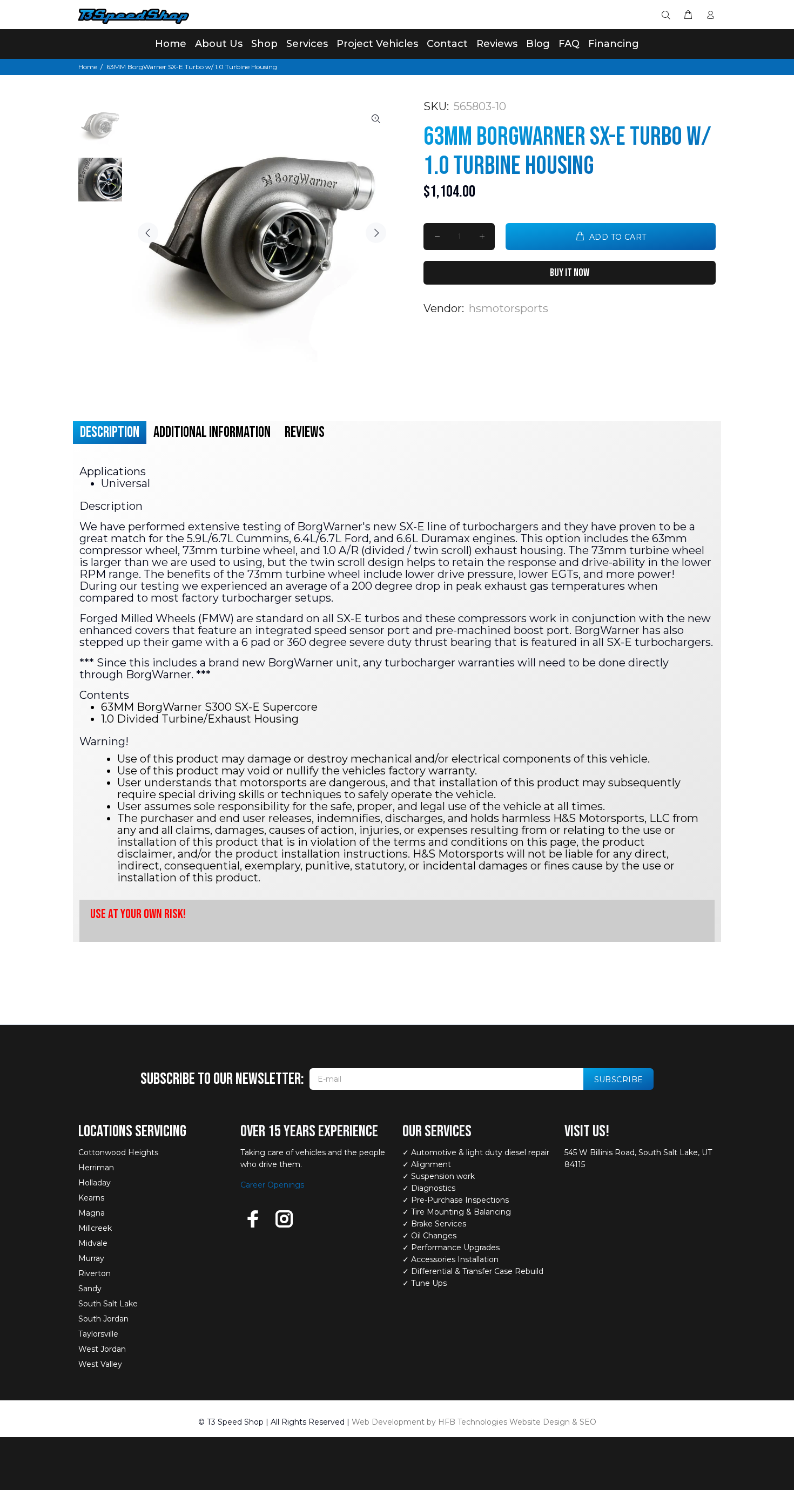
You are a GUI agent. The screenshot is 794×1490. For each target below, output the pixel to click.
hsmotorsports (508, 308)
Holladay (94, 1183)
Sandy (90, 1288)
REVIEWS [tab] (305, 432)
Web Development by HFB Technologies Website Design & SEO (474, 1422)
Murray (91, 1258)
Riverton (94, 1273)
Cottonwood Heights (118, 1152)
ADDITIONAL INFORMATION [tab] (212, 432)
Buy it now (569, 272)
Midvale (92, 1243)
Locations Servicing (132, 1131)
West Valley (100, 1364)
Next (376, 233)
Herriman (96, 1167)
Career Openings (272, 1185)
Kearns (91, 1198)
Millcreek (95, 1228)
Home (87, 67)
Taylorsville (98, 1334)
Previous (148, 233)
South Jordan (103, 1319)
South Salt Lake (108, 1304)
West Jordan (102, 1349)
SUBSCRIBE (618, 1079)
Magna (91, 1213)
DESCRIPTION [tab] (109, 432)
